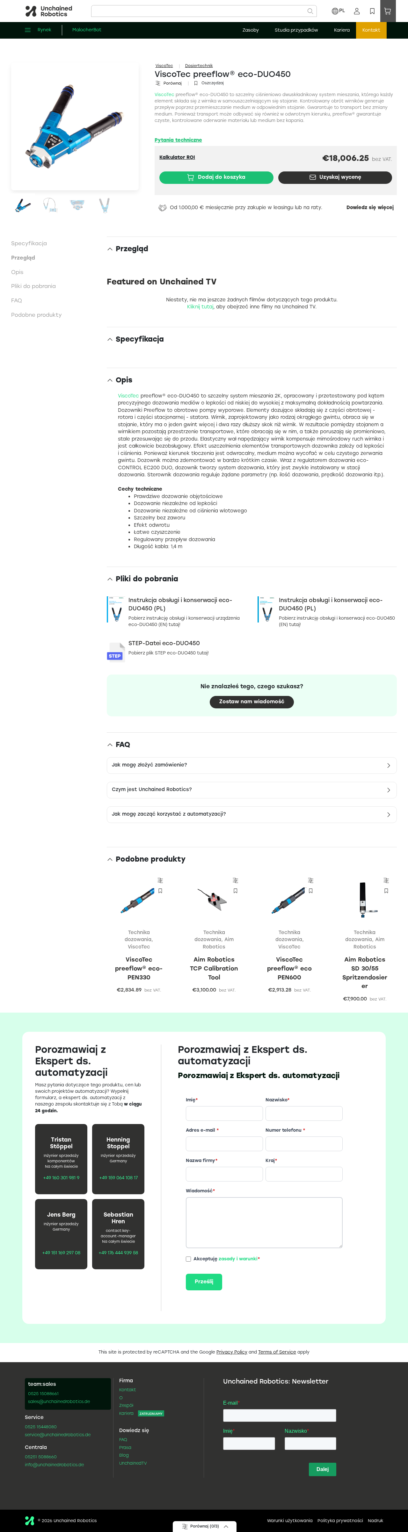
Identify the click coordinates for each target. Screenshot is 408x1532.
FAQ (123, 1440)
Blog (124, 1456)
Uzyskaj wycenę (340, 177)
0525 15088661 (43, 1394)
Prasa (125, 1448)
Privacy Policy (231, 1352)
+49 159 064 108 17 (118, 1178)
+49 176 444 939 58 (118, 1253)
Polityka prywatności (340, 1521)
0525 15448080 (41, 1427)
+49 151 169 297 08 (61, 1253)
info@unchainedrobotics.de (54, 1465)
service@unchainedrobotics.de (58, 1435)
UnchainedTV (133, 1463)
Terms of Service (277, 1352)
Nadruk (375, 1521)
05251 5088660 (41, 1457)
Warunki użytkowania (290, 1521)
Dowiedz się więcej (370, 208)
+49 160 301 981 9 (61, 1178)
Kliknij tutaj (200, 307)
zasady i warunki (238, 1259)
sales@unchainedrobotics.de (59, 1402)
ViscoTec (164, 66)
